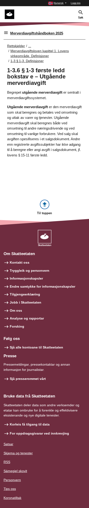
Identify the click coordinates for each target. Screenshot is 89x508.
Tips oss (10, 489)
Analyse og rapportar (27, 318)
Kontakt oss (19, 262)
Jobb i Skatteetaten (25, 302)
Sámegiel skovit (15, 471)
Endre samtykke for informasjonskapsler (42, 286)
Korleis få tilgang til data (30, 424)
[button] (57, 3)
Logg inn (75, 3)
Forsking (17, 326)
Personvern (12, 480)
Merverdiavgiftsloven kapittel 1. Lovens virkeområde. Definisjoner (39, 53)
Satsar (8, 444)
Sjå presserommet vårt (28, 379)
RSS (7, 462)
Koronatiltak (12, 498)
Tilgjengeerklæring (25, 294)
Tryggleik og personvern (29, 270)
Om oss (16, 310)
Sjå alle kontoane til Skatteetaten (36, 347)
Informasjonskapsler (26, 278)
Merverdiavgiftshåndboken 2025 (36, 33)
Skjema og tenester (18, 453)
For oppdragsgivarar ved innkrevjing (39, 433)
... (29, 46)
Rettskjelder (16, 46)
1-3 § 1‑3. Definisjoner (27, 61)
